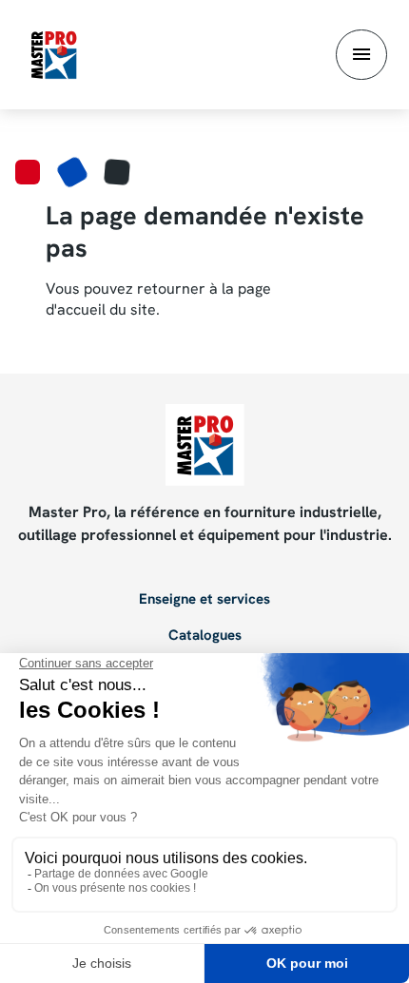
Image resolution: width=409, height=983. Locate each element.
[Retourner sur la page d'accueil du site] (54, 54)
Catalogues (205, 636)
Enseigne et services (204, 599)
